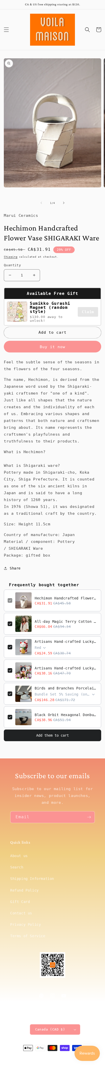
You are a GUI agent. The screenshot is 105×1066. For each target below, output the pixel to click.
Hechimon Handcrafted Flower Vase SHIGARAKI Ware (66, 598)
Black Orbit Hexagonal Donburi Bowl (66, 715)
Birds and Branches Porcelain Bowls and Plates (66, 688)
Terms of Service (27, 936)
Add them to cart (52, 735)
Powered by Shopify (68, 1057)
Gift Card (20, 902)
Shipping (11, 256)
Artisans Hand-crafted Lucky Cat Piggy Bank (66, 641)
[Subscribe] (89, 817)
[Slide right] (63, 202)
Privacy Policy (25, 924)
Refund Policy (24, 890)
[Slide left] (41, 202)
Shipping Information (32, 879)
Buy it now (52, 347)
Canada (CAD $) (50, 1029)
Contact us (21, 913)
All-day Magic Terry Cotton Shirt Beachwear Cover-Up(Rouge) (66, 621)
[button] (6, 29)
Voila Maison (44, 1057)
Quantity (12, 265)
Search (16, 867)
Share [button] (15, 568)
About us (19, 856)
